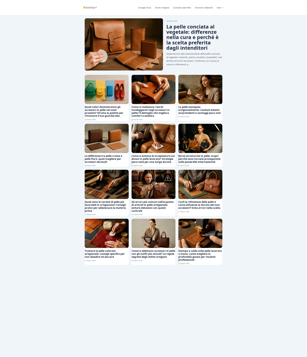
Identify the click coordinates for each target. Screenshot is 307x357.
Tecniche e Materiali (204, 7)
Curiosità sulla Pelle (182, 7)
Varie (219, 7)
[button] (222, 7)
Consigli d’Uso (144, 7)
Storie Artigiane (162, 7)
